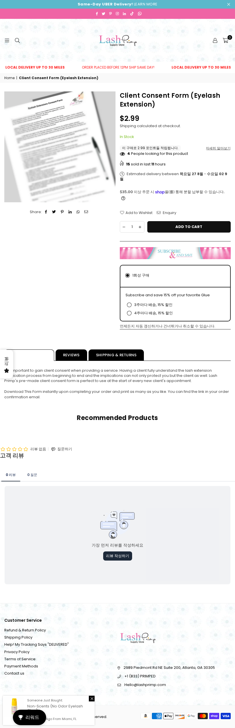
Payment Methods (21, 666)
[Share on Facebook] (46, 212)
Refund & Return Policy (25, 630)
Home (9, 78)
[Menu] (7, 40)
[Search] (17, 40)
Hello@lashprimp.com (145, 684)
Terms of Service (20, 659)
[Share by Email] (86, 212)
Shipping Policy (18, 637)
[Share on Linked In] (70, 212)
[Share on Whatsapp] (78, 212)
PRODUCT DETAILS (29, 355)
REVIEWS (71, 355)
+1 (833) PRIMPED (140, 676)
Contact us (14, 673)
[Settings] (215, 40)
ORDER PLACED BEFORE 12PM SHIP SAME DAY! (111, 67)
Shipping (128, 126)
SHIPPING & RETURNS (116, 355)
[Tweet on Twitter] (54, 212)
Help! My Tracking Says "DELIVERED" (36, 644)
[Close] (92, 698)
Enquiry (169, 212)
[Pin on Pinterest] (62, 212)
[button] (225, 40)
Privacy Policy (17, 652)
